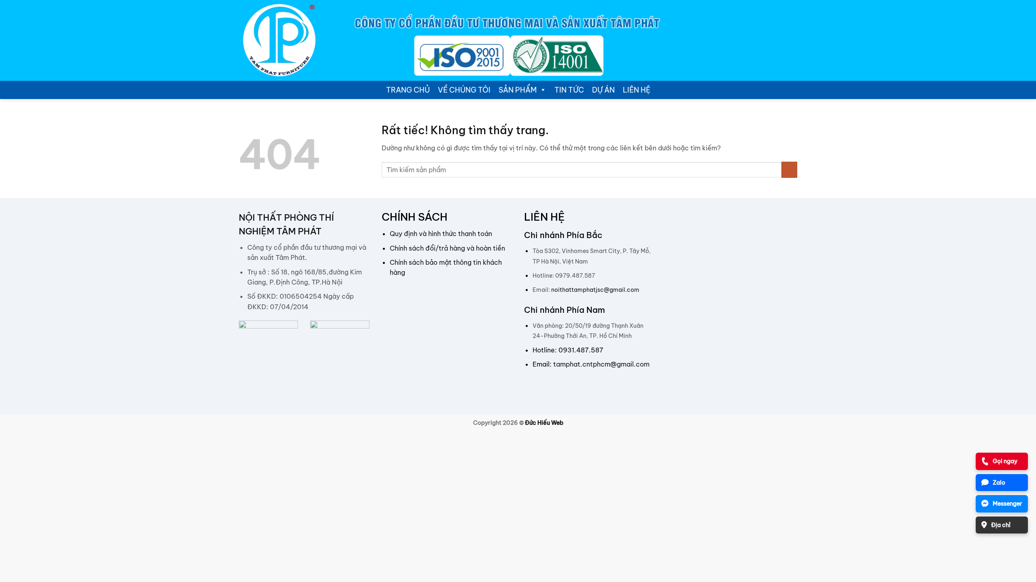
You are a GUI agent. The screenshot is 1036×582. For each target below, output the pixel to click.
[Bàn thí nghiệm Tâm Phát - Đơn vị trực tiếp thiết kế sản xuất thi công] (279, 40)
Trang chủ (408, 90)
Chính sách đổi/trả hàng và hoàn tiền (447, 248)
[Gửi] (789, 169)
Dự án (603, 90)
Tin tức (569, 90)
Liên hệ (636, 90)
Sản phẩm (518, 90)
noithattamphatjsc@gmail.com (595, 289)
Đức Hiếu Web (544, 422)
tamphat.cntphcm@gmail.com (601, 364)
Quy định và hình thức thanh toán (441, 234)
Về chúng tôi (464, 90)
